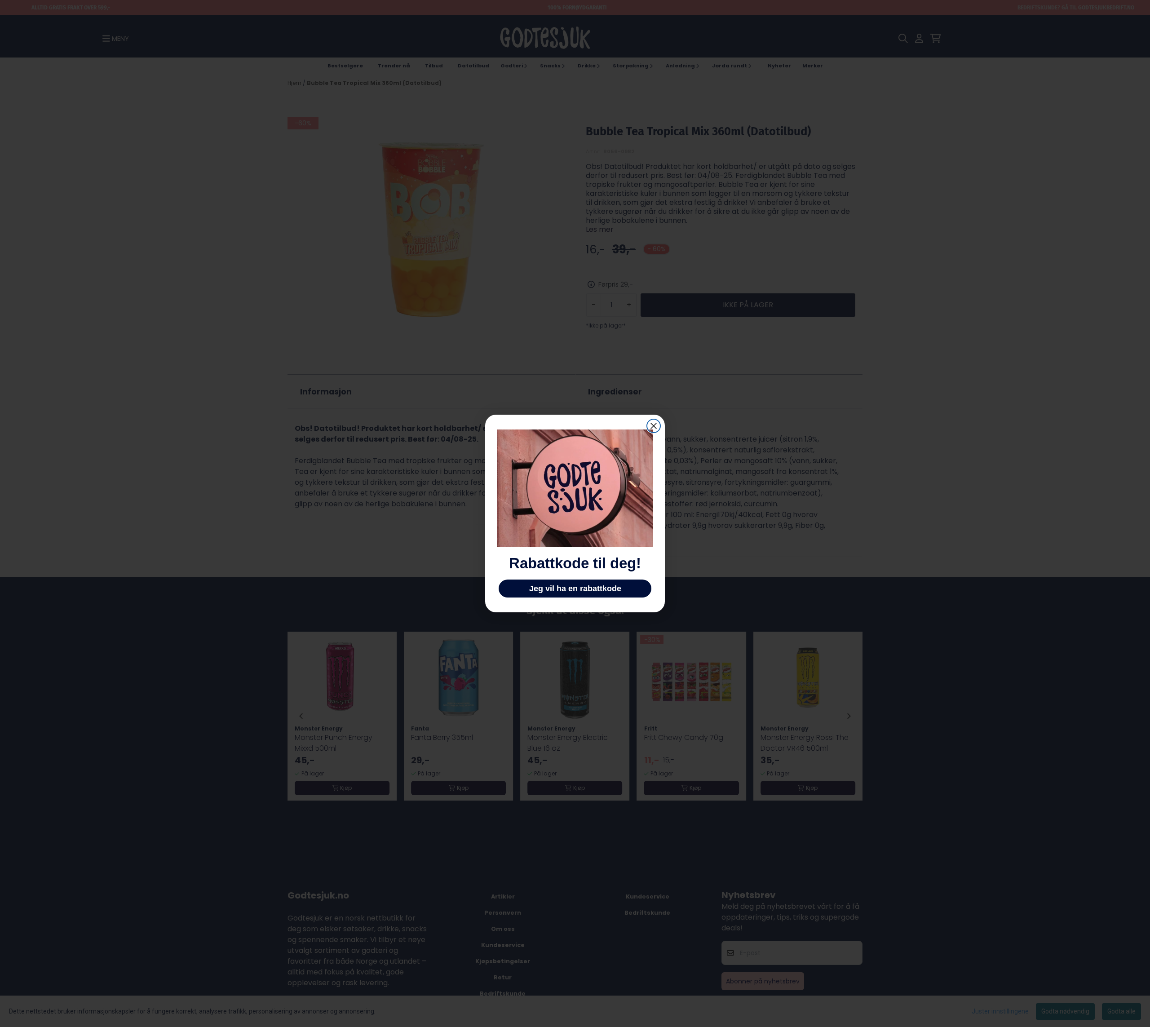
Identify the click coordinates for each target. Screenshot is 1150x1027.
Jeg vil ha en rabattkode (575, 588)
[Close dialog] (653, 426)
